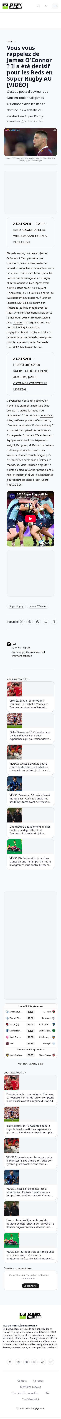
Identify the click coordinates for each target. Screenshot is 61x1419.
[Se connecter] (46, 6)
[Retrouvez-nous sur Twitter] (10, 1362)
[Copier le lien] (54, 622)
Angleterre (15, 293)
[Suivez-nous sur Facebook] (18, 1362)
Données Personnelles (25, 1393)
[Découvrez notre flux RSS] (51, 1362)
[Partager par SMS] (46, 622)
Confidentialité (30, 1399)
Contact (22, 1380)
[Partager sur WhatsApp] (38, 622)
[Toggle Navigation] (55, 6)
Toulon (18, 322)
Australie (13, 307)
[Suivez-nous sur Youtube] (34, 1362)
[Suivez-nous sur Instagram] (26, 1362)
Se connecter (30, 1285)
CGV (46, 1393)
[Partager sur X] (21, 622)
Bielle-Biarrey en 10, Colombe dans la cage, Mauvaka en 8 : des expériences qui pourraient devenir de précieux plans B (30, 735)
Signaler (26, 647)
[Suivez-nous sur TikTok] (43, 1362)
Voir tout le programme (30, 1063)
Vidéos (11, 41)
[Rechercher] (38, 6)
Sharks (45, 293)
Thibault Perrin (13, 121)
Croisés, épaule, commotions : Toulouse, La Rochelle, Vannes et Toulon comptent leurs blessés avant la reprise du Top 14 (29, 704)
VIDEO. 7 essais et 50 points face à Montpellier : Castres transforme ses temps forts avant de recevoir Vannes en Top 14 (30, 798)
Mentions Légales (30, 1387)
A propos (38, 1380)
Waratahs (47, 415)
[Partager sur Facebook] (29, 622)
